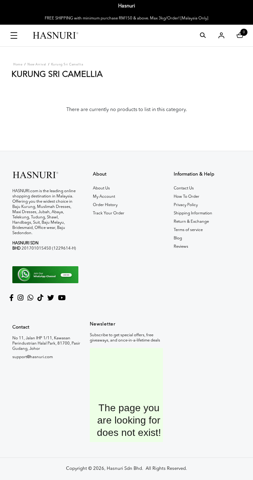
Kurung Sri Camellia (67, 64)
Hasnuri (126, 6)
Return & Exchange (191, 222)
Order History (105, 205)
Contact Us (184, 188)
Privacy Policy (186, 205)
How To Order (186, 197)
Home (18, 64)
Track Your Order (108, 213)
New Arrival (36, 64)
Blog (178, 238)
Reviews (181, 247)
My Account (104, 197)
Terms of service (188, 230)
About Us (101, 188)
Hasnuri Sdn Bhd (124, 468)
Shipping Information (193, 213)
